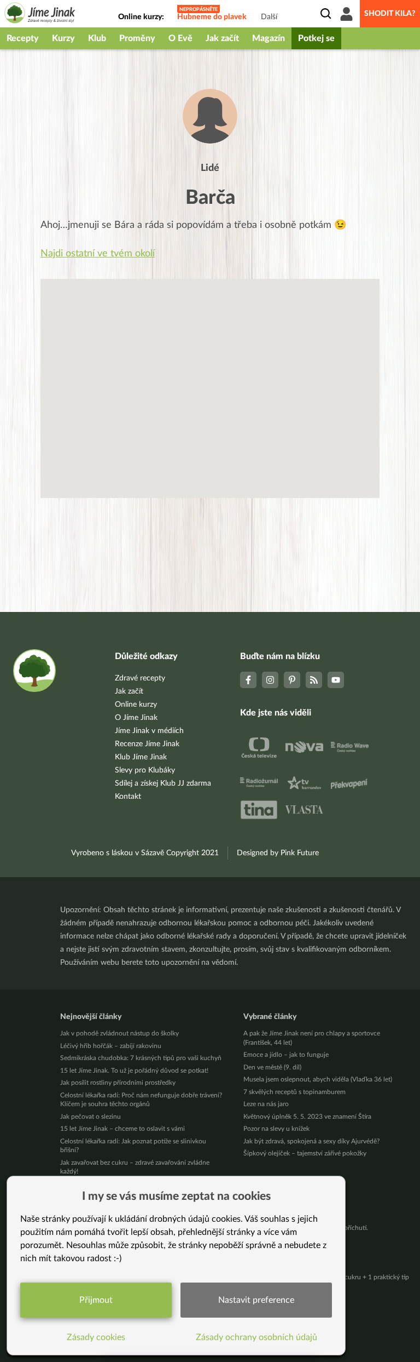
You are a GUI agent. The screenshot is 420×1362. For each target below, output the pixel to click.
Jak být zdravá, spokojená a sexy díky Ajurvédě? (311, 1141)
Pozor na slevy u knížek (276, 1128)
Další (269, 17)
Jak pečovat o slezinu (90, 1116)
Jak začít (222, 38)
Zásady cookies (96, 1337)
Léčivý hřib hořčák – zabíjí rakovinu (110, 1046)
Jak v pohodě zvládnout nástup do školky (119, 1033)
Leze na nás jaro (266, 1104)
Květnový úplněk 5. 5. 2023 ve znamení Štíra (307, 1116)
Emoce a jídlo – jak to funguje (286, 1054)
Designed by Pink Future (278, 853)
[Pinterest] (292, 680)
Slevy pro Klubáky (145, 770)
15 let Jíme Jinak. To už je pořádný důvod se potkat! (134, 1070)
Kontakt (128, 796)
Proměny (137, 38)
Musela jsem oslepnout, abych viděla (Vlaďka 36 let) (317, 1079)
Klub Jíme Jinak (141, 757)
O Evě (180, 38)
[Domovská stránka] (39, 14)
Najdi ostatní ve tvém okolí (97, 254)
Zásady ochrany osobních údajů (256, 1337)
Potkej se (316, 38)
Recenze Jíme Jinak (147, 744)
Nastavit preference (256, 1300)
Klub (97, 38)
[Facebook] (248, 680)
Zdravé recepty (140, 678)
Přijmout (96, 1300)
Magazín (268, 38)
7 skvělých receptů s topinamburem (294, 1092)
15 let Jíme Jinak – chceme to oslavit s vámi (122, 1128)
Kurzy (63, 38)
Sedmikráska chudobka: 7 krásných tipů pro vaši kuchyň (140, 1058)
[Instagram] (270, 680)
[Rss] (314, 680)
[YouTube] (336, 680)
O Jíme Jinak (136, 718)
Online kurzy (136, 704)
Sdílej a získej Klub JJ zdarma (163, 783)
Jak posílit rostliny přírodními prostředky (118, 1082)
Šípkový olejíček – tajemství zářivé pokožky (304, 1153)
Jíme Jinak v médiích (149, 731)
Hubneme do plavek (212, 17)
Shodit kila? (390, 14)
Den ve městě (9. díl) (272, 1067)
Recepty (23, 38)
